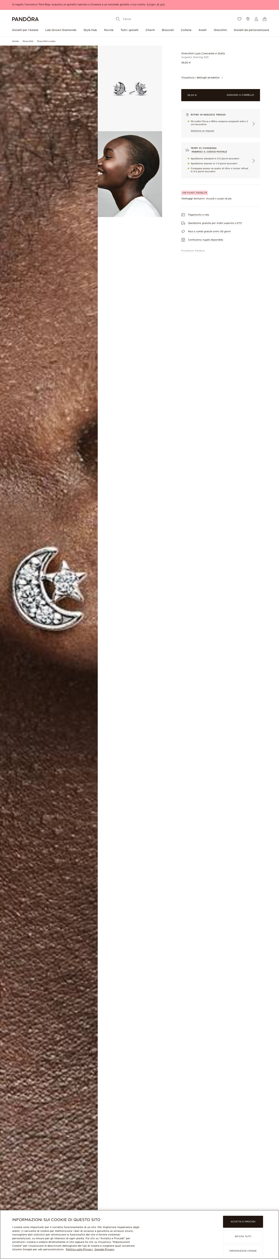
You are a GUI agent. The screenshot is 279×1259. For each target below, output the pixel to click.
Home (15, 41)
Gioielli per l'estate (25, 30)
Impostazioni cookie (243, 1251)
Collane (186, 30)
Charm (150, 30)
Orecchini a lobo (46, 41)
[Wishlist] (239, 19)
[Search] (118, 19)
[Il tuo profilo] (256, 19)
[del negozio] (248, 19)
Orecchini (220, 30)
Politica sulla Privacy (79, 1249)
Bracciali (168, 30)
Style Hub (90, 30)
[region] (139, 1234)
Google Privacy (104, 1249)
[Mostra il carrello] (264, 19)
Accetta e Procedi (243, 1221)
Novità (108, 30)
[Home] (25, 19)
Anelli (202, 30)
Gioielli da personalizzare (251, 30)
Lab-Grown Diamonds (60, 30)
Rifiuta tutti (243, 1236)
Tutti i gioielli (129, 30)
